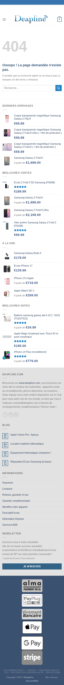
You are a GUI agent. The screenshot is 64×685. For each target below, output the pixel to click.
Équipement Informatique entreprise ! (30, 452)
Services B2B (9, 524)
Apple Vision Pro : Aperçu (24, 434)
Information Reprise (13, 519)
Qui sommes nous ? (14, 670)
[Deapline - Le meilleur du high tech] (31, 19)
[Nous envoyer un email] (16, 414)
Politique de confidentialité (27, 672)
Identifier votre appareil (14, 507)
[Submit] (58, 88)
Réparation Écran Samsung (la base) (30, 461)
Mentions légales (49, 670)
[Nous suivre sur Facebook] (5, 414)
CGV (7, 672)
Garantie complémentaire (16, 500)
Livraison (7, 488)
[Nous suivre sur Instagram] (10, 414)
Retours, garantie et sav (15, 494)
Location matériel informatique (27, 443)
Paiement (7, 482)
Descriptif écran (11, 512)
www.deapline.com (29, 383)
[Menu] (4, 19)
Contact (32, 670)
